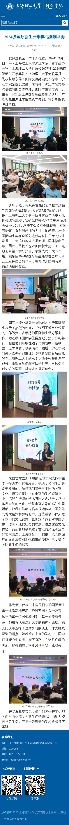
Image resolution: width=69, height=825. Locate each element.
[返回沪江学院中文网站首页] (34, 7)
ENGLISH (61, 15)
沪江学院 (11, 798)
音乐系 (35, 798)
